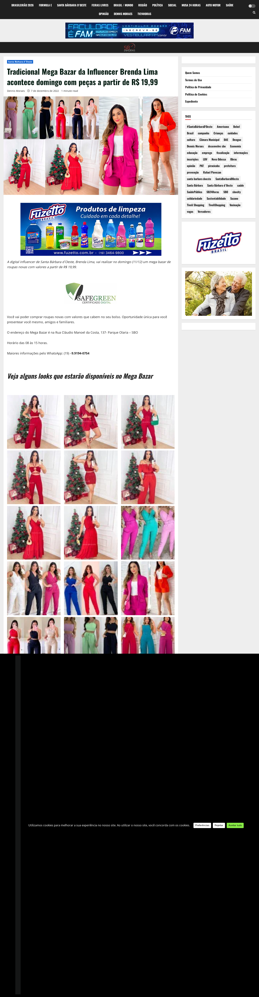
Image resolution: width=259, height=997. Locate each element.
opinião (191, 166)
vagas (190, 211)
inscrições (193, 159)
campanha (203, 133)
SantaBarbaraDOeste (227, 179)
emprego (207, 153)
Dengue (237, 140)
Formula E (45, 5)
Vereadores (204, 211)
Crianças (218, 133)
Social (172, 5)
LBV (205, 159)
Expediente (191, 101)
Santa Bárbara (195, 185)
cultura (191, 140)
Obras (233, 159)
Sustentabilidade (216, 198)
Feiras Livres (100, 5)
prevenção (193, 172)
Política (157, 5)
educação (192, 153)
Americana (223, 126)
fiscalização (223, 153)
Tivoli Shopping (195, 205)
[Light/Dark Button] (251, 6)
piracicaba (214, 166)
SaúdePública (194, 192)
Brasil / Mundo (123, 5)
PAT (202, 166)
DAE (226, 140)
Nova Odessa (219, 159)
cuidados (233, 133)
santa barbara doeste (199, 179)
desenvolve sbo (217, 146)
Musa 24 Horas (191, 5)
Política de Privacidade (198, 87)
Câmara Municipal (209, 140)
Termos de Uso (193, 80)
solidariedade (194, 198)
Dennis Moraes (123, 14)
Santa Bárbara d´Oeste (71, 5)
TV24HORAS (144, 14)
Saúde (229, 5)
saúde (240, 185)
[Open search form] (254, 12)
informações (241, 153)
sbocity (236, 192)
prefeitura (230, 166)
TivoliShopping (217, 205)
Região (142, 5)
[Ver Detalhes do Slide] (129, 30)
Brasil (190, 133)
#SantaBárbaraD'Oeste (199, 126)
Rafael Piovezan (212, 172)
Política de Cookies (196, 94)
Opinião (104, 14)
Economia (235, 146)
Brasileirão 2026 (22, 5)
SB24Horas (212, 192)
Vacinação (235, 205)
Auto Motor (213, 5)
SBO (225, 192)
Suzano (234, 198)
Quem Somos (192, 73)
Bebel (236, 126)
